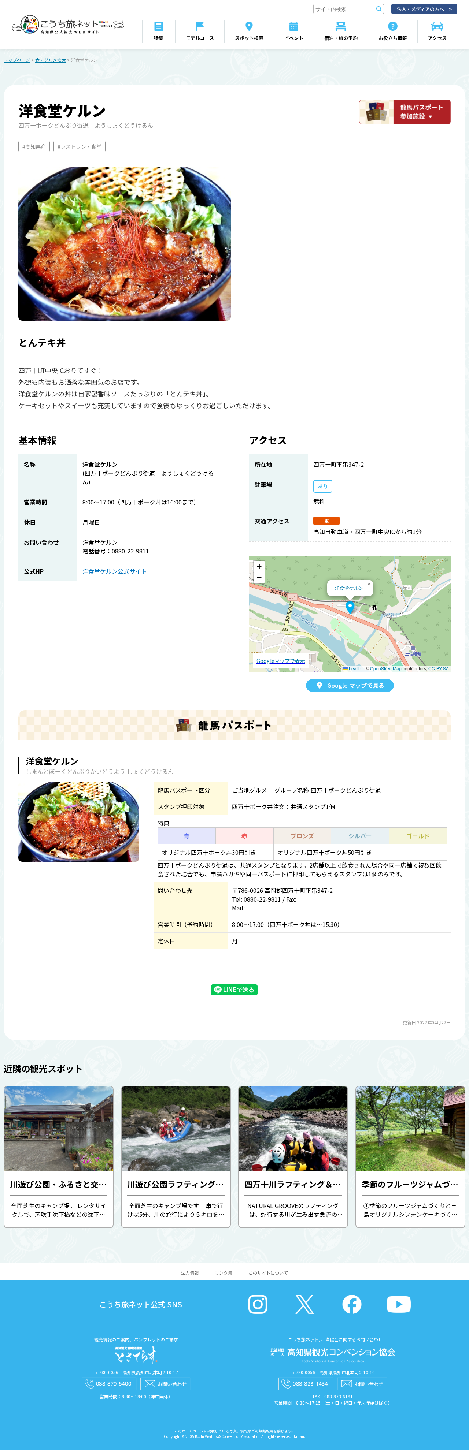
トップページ (17, 60)
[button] (350, 607)
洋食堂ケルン (349, 587)
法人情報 (190, 1273)
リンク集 (223, 1273)
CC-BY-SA (438, 668)
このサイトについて (268, 1273)
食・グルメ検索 (50, 60)
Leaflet (355, 668)
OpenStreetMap (386, 668)
